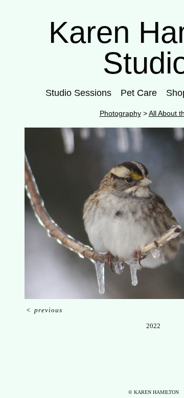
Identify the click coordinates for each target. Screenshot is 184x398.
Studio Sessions (78, 93)
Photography (120, 113)
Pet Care (139, 93)
